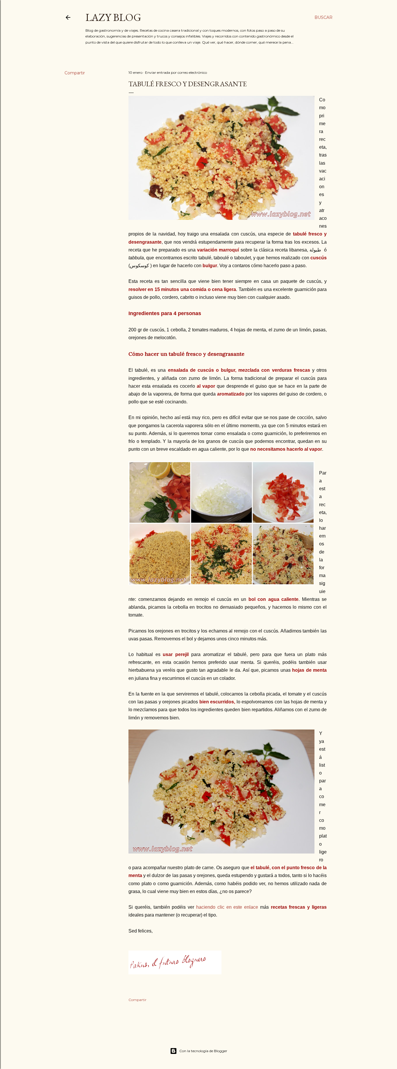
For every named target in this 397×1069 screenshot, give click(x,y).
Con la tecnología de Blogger (203, 1051)
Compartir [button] (75, 73)
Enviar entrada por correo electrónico (176, 72)
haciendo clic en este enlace (227, 907)
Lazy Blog (113, 17)
